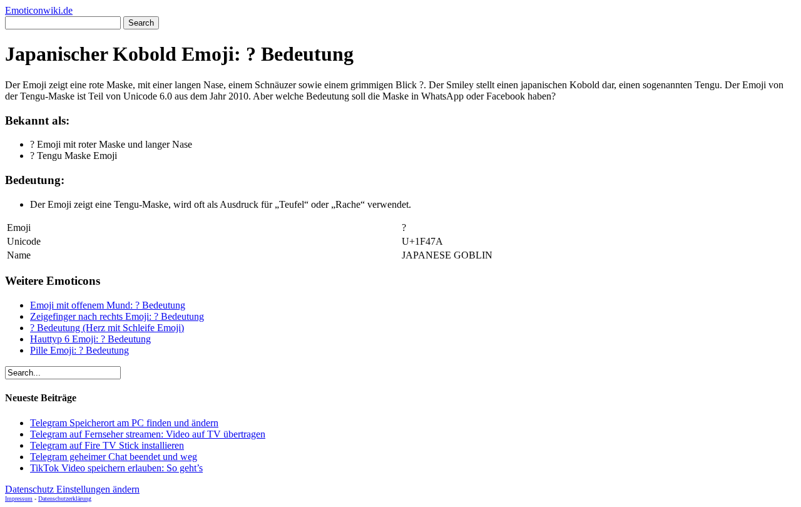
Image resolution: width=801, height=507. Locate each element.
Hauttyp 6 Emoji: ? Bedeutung (90, 339)
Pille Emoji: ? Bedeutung (79, 350)
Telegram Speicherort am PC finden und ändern (124, 422)
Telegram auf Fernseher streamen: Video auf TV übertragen (147, 434)
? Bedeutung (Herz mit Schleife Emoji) (107, 327)
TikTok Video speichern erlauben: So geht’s (116, 468)
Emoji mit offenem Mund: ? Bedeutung (107, 305)
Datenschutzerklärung (64, 498)
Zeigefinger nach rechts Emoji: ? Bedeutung (117, 316)
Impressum (19, 498)
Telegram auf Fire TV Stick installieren (107, 445)
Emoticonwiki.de (39, 10)
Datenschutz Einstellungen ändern (72, 489)
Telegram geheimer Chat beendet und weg (113, 456)
